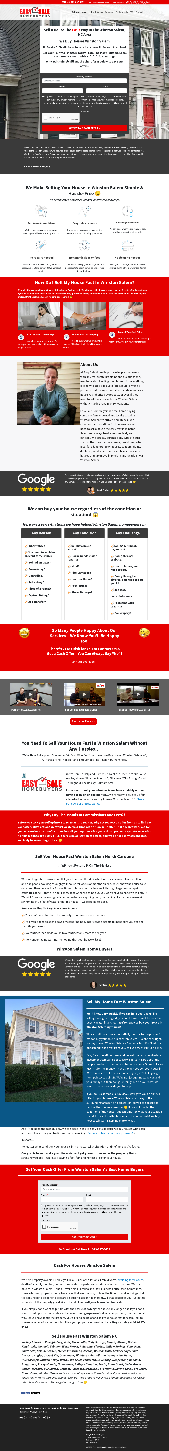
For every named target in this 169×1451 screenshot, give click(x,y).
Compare (109, 12)
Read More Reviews (83, 721)
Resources (24, 1412)
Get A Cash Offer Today (83, 662)
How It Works (96, 12)
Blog (45, 1412)
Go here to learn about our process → (110, 1133)
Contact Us (141, 12)
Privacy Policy (36, 1412)
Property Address (84, 76)
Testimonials (122, 12)
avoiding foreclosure (130, 1280)
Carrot (124, 1447)
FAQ (131, 12)
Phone (62, 86)
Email (106, 86)
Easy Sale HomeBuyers (95, 1435)
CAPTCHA (84, 111)
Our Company (73, 1408)
